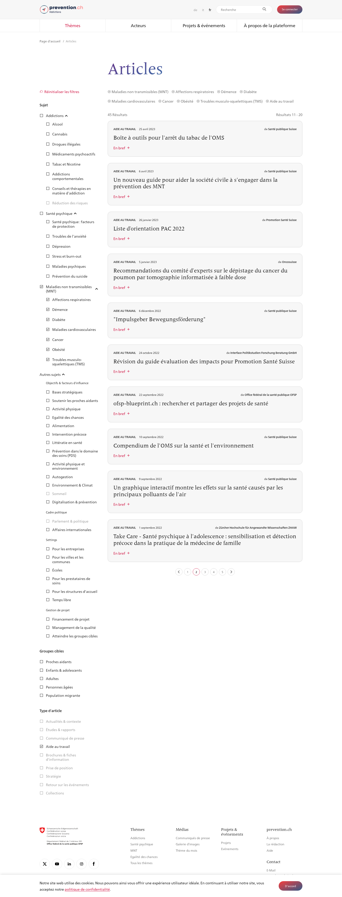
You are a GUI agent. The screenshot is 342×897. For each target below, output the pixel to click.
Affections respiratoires (195, 91)
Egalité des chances (144, 857)
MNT (133, 850)
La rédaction (275, 844)
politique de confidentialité (87, 889)
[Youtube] (57, 864)
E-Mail (271, 870)
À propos (273, 838)
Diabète (250, 91)
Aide (270, 850)
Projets (226, 843)
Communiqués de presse (193, 838)
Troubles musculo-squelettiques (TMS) (231, 101)
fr (210, 10)
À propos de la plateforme (269, 25)
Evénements (229, 849)
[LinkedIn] (69, 864)
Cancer (168, 101)
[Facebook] (94, 864)
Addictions (137, 838)
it (203, 10)
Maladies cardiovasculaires (133, 101)
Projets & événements (204, 25)
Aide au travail (282, 101)
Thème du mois (186, 850)
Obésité (187, 101)
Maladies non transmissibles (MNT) (140, 91)
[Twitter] (45, 864)
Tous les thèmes (141, 863)
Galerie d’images (188, 844)
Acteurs (138, 25)
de (195, 10)
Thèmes (72, 25)
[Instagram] (81, 864)
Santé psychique (141, 844)
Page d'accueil (50, 41)
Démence (229, 91)
